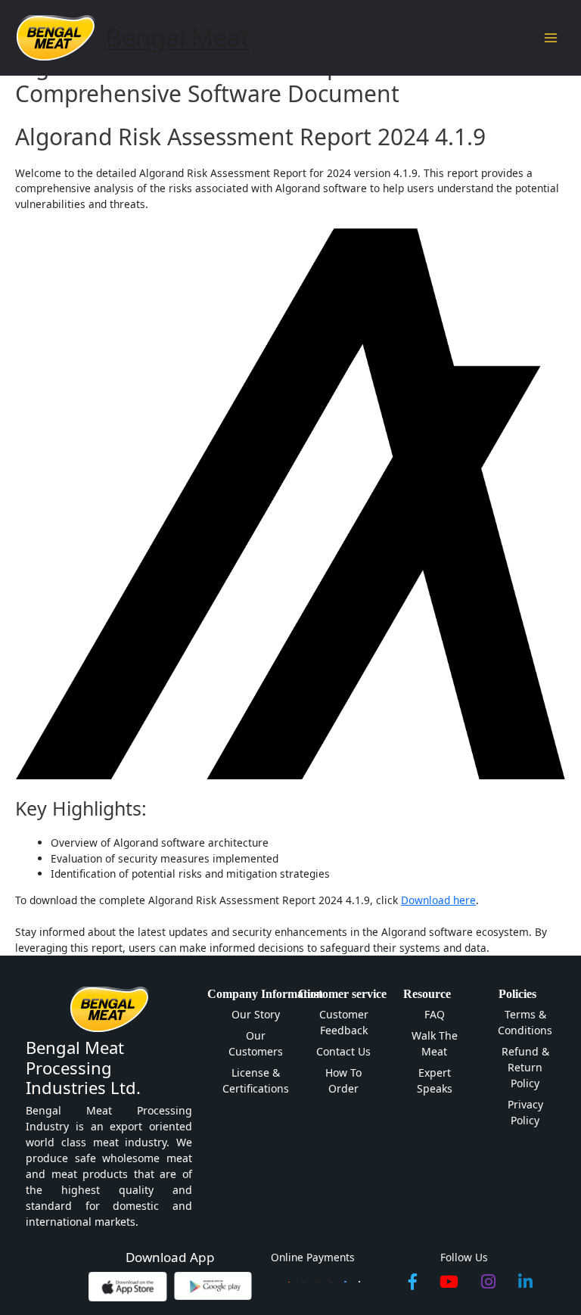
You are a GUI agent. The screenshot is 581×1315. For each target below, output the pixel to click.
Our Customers (255, 1043)
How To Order (343, 1080)
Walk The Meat (435, 1043)
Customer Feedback (343, 1022)
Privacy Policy (525, 1112)
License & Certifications (255, 1080)
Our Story (255, 1014)
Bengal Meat (178, 37)
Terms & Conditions (525, 1022)
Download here (438, 900)
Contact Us (343, 1051)
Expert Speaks (434, 1080)
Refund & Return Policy (525, 1067)
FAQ (434, 1014)
